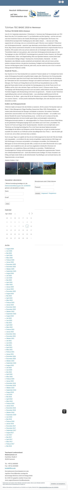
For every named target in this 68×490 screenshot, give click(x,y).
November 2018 (11, 410)
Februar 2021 (10, 352)
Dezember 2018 (11, 408)
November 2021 (11, 336)
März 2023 (9, 300)
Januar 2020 (10, 381)
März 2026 (9, 257)
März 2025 (9, 284)
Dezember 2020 (11, 356)
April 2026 (9, 255)
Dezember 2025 (11, 264)
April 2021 (9, 347)
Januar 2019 (10, 405)
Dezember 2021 (11, 334)
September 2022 (11, 313)
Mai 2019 (9, 396)
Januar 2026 (10, 262)
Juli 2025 (9, 275)
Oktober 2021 (10, 338)
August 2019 (10, 392)
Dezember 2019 (11, 383)
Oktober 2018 (10, 412)
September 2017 (11, 430)
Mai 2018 (9, 419)
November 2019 (11, 385)
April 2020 (9, 374)
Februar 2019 (10, 403)
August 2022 (10, 316)
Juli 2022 (9, 318)
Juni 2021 (9, 343)
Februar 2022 (10, 329)
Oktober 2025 (10, 269)
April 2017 (9, 439)
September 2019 (11, 390)
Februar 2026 (10, 260)
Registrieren (52, 193)
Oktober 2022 (10, 311)
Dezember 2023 (11, 291)
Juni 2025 (9, 278)
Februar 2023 (10, 302)
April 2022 (9, 325)
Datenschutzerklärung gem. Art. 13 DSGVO (17, 185)
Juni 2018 (9, 417)
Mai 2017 (9, 437)
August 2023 (10, 293)
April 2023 (9, 298)
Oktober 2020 (10, 361)
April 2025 (9, 282)
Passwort (37, 187)
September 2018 (11, 414)
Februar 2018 (10, 421)
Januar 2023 (10, 305)
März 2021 (9, 349)
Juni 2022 (9, 320)
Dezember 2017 (11, 426)
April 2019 (9, 399)
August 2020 (10, 365)
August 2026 (10, 248)
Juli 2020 (9, 367)
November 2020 (11, 358)
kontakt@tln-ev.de (10, 468)
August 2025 (10, 273)
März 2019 (9, 401)
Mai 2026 (9, 253)
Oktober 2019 (10, 387)
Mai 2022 (9, 322)
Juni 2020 (9, 370)
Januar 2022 (10, 331)
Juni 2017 (9, 435)
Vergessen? (44, 193)
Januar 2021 (10, 354)
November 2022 (11, 309)
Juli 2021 (9, 340)
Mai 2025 (9, 280)
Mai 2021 (9, 345)
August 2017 (10, 432)
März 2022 (9, 327)
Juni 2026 (9, 251)
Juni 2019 (9, 394)
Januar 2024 (10, 289)
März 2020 (9, 376)
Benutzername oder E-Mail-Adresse (45, 181)
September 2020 (11, 363)
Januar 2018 (10, 423)
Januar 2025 (10, 287)
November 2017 (11, 428)
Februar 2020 (10, 379)
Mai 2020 (9, 372)
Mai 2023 (9, 296)
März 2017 (9, 441)
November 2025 (11, 266)
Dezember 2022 (11, 307)
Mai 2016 (9, 446)
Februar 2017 (10, 444)
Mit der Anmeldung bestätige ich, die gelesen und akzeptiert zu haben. (17, 186)
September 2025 (11, 271)
